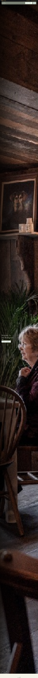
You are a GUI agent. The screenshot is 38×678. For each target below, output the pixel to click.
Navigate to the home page (4, 3)
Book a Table (5, 341)
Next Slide (6, 671)
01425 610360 (34, 0)
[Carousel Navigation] (19, 671)
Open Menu (34, 3)
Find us (28, 0)
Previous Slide (3, 671)
